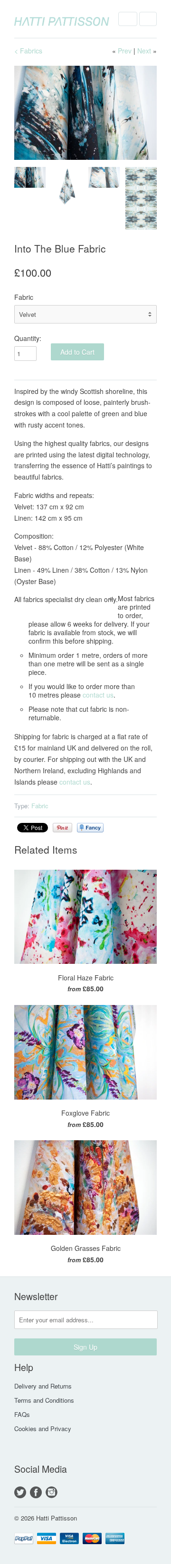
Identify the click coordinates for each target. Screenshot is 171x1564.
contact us (98, 694)
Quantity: (27, 338)
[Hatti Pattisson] (61, 19)
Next (144, 50)
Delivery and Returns (43, 1385)
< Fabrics (28, 50)
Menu (127, 19)
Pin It (62, 827)
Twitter (20, 1492)
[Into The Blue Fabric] (85, 113)
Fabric (23, 297)
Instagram (51, 1492)
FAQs (22, 1414)
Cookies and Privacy (42, 1428)
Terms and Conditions (44, 1400)
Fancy (90, 827)
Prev (125, 50)
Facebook (36, 1492)
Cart (148, 19)
